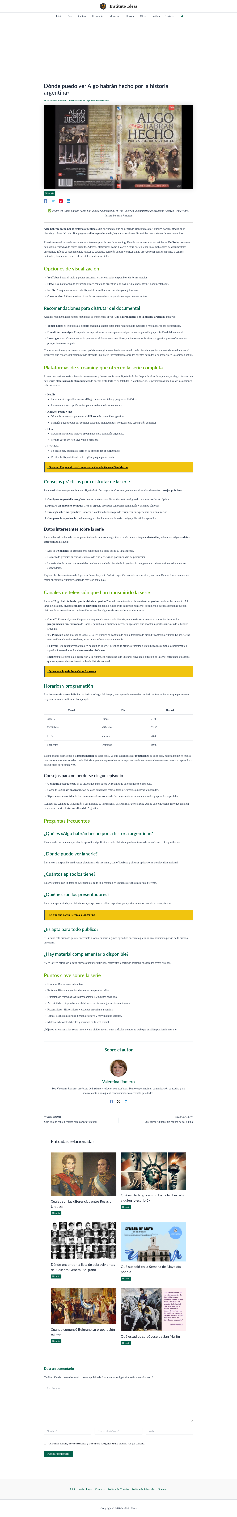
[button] (182, 16)
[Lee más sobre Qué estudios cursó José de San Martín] (153, 1309)
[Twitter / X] (118, 1101)
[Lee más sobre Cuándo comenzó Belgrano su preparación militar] (83, 1305)
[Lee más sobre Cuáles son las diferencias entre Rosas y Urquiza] (83, 1174)
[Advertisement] (118, 46)
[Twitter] (53, 201)
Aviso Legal (85, 1489)
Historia (49, 193)
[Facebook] (45, 201)
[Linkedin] (68, 201)
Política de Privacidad (143, 1489)
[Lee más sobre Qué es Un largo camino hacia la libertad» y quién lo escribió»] (153, 1170)
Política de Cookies (118, 1489)
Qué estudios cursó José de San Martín (150, 1336)
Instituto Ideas (123, 6)
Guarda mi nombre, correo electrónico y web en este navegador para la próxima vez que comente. (97, 1443)
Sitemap (162, 1489)
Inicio (73, 1489)
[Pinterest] (61, 201)
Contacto (100, 1489)
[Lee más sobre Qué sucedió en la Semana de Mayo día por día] (153, 1241)
